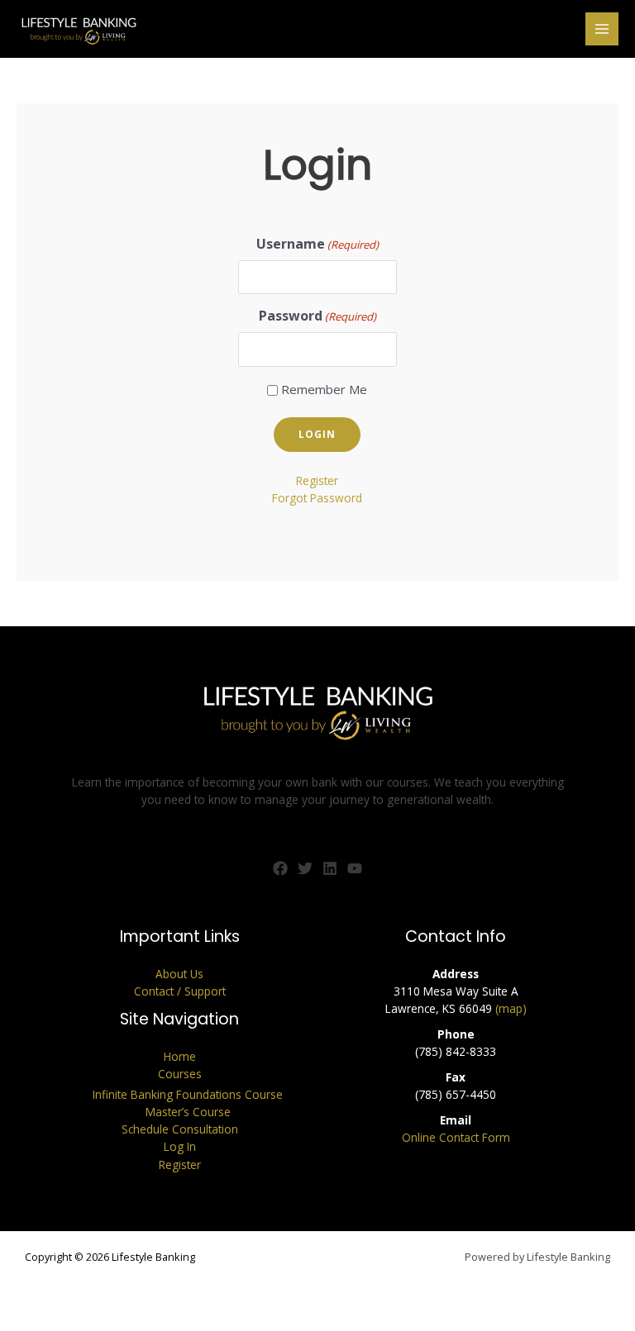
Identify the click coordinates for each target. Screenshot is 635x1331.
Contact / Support (180, 991)
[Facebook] (280, 868)
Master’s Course (188, 1111)
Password (317, 316)
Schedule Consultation (180, 1129)
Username (317, 244)
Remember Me (324, 389)
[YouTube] (354, 868)
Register (317, 480)
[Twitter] (305, 868)
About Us (179, 974)
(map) (511, 1008)
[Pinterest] (329, 868)
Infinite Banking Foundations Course (188, 1094)
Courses (180, 1073)
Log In (180, 1146)
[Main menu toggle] (602, 29)
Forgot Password (317, 498)
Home (180, 1056)
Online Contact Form (456, 1137)
